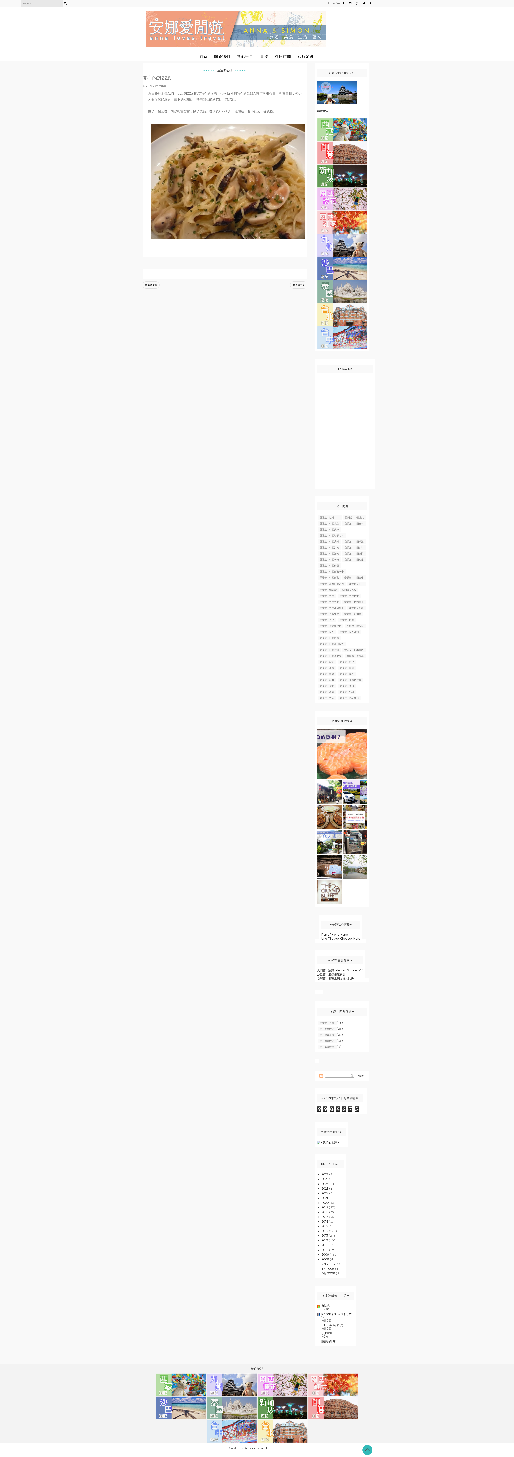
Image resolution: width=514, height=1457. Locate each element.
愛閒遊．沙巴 (347, 661)
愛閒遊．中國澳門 (354, 553)
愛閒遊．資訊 (347, 685)
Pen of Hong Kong (334, 934)
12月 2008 (328, 1264)
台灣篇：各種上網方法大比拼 (335, 978)
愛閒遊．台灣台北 (329, 601)
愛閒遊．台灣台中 (349, 595)
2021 (325, 1198)
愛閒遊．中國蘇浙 (329, 565)
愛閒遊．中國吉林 (354, 523)
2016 (325, 1221)
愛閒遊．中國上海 (354, 517)
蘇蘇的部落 (328, 1341)
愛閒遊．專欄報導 (329, 613)
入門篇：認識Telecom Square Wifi (340, 970)
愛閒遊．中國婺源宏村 (332, 535)
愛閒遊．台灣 (327, 595)
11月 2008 (328, 1269)
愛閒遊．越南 (327, 691)
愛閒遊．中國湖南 (329, 553)
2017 (325, 1217)
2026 (325, 1174)
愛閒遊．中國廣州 (329, 541)
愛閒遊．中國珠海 (329, 559)
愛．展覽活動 (327, 1028)
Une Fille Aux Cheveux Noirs (340, 938)
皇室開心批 (225, 70)
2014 (325, 1231)
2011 (325, 1245)
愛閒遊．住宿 (356, 583)
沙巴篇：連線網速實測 (331, 974)
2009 (326, 1254)
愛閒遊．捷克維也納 (330, 625)
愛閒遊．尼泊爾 (352, 613)
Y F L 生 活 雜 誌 (332, 1325)
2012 (325, 1240)
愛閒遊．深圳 (347, 667)
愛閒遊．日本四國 (329, 637)
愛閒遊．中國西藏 (329, 577)
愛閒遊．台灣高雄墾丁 (332, 607)
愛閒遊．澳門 (347, 673)
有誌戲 (325, 1306)
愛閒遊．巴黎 (347, 619)
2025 (325, 1179)
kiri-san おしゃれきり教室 (336, 1315)
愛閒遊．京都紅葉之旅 (332, 583)
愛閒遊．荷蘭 (327, 685)
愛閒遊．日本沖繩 (329, 649)
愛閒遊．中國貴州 (354, 577)
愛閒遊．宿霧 (356, 607)
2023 (325, 1188)
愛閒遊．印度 (349, 589)
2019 (325, 1207)
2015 (325, 1226)
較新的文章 (151, 285)
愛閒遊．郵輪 (347, 691)
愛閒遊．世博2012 (330, 517)
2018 (325, 1212)
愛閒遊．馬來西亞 (349, 698)
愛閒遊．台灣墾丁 (354, 601)
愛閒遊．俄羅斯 (328, 589)
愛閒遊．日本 (327, 631)
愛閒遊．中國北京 (329, 523)
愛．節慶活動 (327, 1040)
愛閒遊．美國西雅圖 (350, 679)
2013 (325, 1235)
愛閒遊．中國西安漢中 (332, 571)
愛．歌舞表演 (327, 1034)
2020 (326, 1203)
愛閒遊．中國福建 (354, 559)
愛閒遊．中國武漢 (354, 541)
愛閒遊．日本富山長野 (332, 643)
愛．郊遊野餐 (327, 1046)
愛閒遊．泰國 (327, 667)
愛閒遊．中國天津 (329, 529)
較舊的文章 (299, 285)
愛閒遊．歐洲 (327, 661)
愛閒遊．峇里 (327, 619)
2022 (325, 1193)
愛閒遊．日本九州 (349, 631)
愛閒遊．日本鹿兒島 (330, 655)
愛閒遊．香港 (327, 698)
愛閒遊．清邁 (327, 673)
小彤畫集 (327, 1333)
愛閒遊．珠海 (327, 679)
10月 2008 (328, 1273)
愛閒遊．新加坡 (355, 625)
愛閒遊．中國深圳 (354, 547)
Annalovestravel (256, 1448)
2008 (326, 1259)
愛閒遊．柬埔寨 (355, 655)
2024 (325, 1184)
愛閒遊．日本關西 (354, 649)
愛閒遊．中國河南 (329, 547)
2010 (325, 1250)
